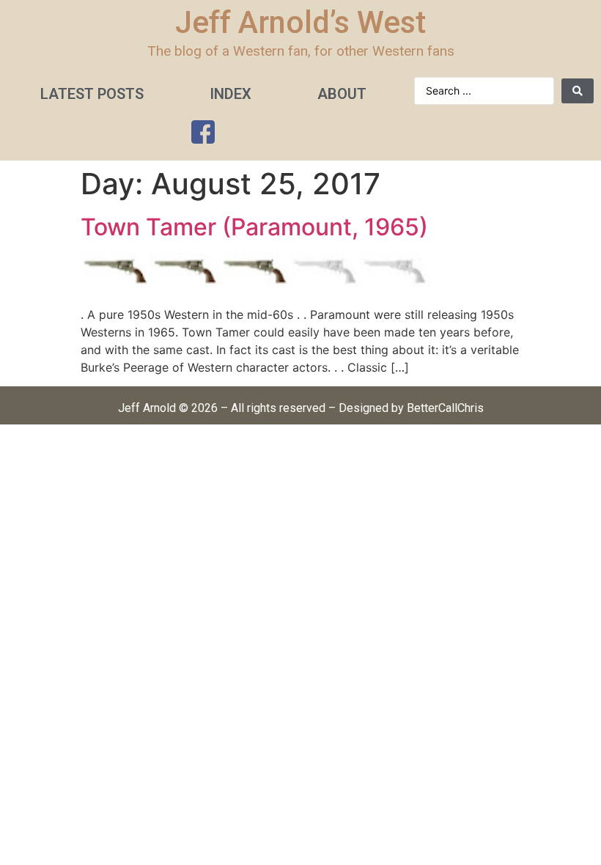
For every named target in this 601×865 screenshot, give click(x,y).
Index (230, 94)
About (341, 94)
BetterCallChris (445, 408)
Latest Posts (92, 94)
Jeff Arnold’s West (300, 22)
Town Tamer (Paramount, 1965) (254, 227)
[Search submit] (577, 90)
